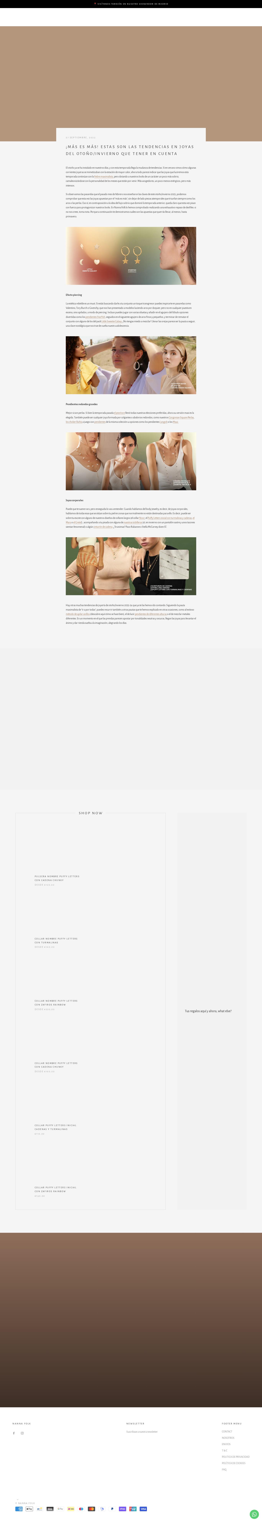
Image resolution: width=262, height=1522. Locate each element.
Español (216, 17)
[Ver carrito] (250, 17)
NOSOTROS (228, 1438)
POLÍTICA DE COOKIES (234, 1463)
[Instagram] (22, 1433)
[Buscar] (242, 17)
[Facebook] (13, 1433)
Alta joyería (91, 20)
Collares (160, 14)
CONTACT (227, 1431)
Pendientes (136, 14)
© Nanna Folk (25, 1503)
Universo (117, 20)
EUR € (197, 17)
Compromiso (87, 14)
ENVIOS (226, 1444)
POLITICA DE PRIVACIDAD (236, 1457)
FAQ (224, 1469)
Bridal (69, 20)
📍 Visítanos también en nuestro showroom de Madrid (131, 4)
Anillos (50, 20)
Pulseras (112, 14)
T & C (224, 1450)
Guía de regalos (57, 14)
